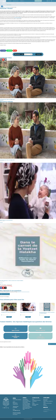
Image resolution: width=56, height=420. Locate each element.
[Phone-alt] (1, 59)
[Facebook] (1, 288)
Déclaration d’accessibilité (17, 412)
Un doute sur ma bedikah (26, 403)
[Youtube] (3, 288)
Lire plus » (1, 162)
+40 (32, 402)
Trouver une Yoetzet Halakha (47, 403)
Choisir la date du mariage (26, 401)
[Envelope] (3, 59)
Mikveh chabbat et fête (26, 408)
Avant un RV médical (26, 400)
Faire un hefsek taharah (26, 405)
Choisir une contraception (26, 406)
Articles (44, 404)
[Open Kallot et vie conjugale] (24, 3)
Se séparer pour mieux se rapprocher (7, 99)
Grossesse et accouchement (36, 400)
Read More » (2, 100)
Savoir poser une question (26, 404)
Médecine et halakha (35, 404)
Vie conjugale (34, 405)
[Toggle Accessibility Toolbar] (2, 6)
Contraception (34, 401)
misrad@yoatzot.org (16, 410)
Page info (3, 7)
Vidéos (24, 409)
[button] (3, 51)
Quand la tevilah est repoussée (27, 407)
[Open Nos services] (11, 4)
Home (1, 7)
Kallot (33, 399)
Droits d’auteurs (15, 414)
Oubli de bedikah (25, 399)
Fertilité (33, 403)
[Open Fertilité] (45, 3)
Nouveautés (45, 405)
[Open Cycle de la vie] (31, 3)
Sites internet (45, 400)
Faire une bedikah (25, 402)
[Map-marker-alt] (5, 59)
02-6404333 (15, 407)
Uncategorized (8, 7)
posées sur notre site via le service (23, 291)
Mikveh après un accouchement (6, 220)
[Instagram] (5, 288)
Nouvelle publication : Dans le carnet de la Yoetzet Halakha (11, 280)
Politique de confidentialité (17, 413)
